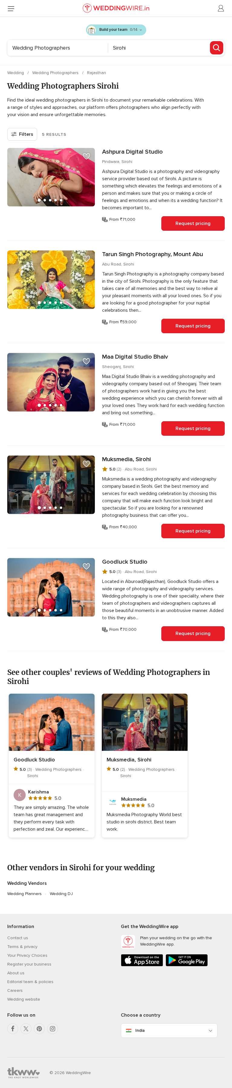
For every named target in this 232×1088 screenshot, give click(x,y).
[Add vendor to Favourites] (86, 156)
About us (15, 973)
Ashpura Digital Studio (132, 151)
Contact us (17, 937)
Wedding (16, 72)
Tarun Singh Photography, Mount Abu (152, 254)
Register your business (29, 964)
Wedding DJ (61, 893)
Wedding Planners (24, 893)
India (140, 1030)
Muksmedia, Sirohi (126, 459)
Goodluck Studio (124, 561)
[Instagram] (52, 1028)
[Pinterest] (39, 1028)
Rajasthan (96, 72)
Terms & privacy (22, 946)
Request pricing (193, 223)
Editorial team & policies (30, 981)
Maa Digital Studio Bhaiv (135, 356)
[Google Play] (187, 965)
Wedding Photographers (56, 72)
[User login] (221, 8)
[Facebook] (12, 1028)
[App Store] (142, 965)
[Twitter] (26, 1028)
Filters (26, 134)
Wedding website (23, 999)
